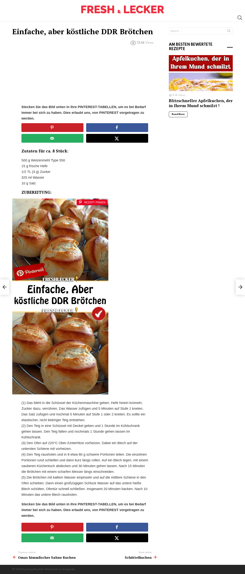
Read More (178, 114)
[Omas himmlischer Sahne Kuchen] (4, 287)
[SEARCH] (240, 18)
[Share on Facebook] (117, 127)
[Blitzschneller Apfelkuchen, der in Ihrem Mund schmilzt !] (201, 73)
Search (229, 31)
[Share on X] (117, 138)
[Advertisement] (84, 76)
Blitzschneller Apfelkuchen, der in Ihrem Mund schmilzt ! (201, 103)
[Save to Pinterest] (52, 127)
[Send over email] (52, 138)
